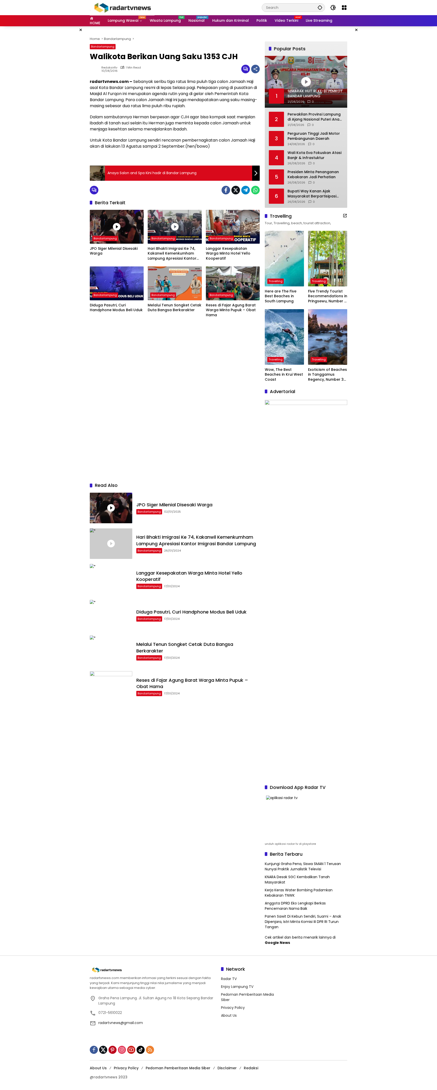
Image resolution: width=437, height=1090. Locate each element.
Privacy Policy (233, 1007)
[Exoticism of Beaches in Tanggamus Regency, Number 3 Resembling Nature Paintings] (327, 337)
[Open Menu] (344, 8)
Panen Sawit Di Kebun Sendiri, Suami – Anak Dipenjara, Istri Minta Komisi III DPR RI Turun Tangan (303, 921)
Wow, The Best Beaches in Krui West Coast (284, 374)
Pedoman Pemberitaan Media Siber (178, 1068)
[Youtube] (131, 1050)
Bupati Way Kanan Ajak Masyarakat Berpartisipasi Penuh (312, 194)
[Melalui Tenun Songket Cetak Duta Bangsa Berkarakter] (175, 283)
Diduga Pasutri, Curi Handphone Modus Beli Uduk (116, 308)
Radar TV (229, 978)
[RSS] (150, 1050)
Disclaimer (227, 1068)
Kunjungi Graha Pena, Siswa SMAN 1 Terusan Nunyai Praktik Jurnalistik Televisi (303, 866)
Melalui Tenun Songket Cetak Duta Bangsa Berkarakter (174, 308)
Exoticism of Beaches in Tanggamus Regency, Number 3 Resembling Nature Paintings (327, 374)
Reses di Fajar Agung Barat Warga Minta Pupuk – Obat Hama (231, 310)
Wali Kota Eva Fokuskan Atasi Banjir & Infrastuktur (314, 155)
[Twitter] (235, 190)
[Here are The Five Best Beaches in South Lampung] (284, 258)
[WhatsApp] (255, 190)
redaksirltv (109, 67)
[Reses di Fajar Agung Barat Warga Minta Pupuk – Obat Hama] (233, 283)
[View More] (345, 215)
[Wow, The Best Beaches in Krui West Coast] (284, 337)
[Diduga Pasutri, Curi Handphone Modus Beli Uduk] (117, 283)
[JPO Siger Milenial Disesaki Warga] (117, 227)
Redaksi (251, 1068)
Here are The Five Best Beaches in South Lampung (280, 296)
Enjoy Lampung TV (237, 986)
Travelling (275, 281)
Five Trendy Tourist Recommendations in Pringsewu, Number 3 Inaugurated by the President (327, 296)
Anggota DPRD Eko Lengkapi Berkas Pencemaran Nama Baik (295, 906)
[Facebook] (226, 190)
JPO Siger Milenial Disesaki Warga (114, 251)
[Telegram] (245, 190)
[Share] (255, 69)
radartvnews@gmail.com (120, 1022)
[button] (320, 7)
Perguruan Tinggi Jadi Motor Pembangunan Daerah (314, 136)
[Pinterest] (112, 1050)
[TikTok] (141, 1050)
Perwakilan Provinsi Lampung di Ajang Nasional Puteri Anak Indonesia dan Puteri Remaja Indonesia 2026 (314, 117)
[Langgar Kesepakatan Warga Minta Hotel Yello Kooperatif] (233, 227)
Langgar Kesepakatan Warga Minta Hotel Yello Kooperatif (228, 253)
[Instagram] (122, 1050)
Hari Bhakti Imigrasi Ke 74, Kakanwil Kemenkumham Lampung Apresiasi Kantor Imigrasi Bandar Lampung (172, 253)
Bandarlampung (102, 46)
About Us (229, 1015)
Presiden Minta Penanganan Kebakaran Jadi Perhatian (313, 174)
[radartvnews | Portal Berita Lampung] (122, 7)
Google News (277, 942)
